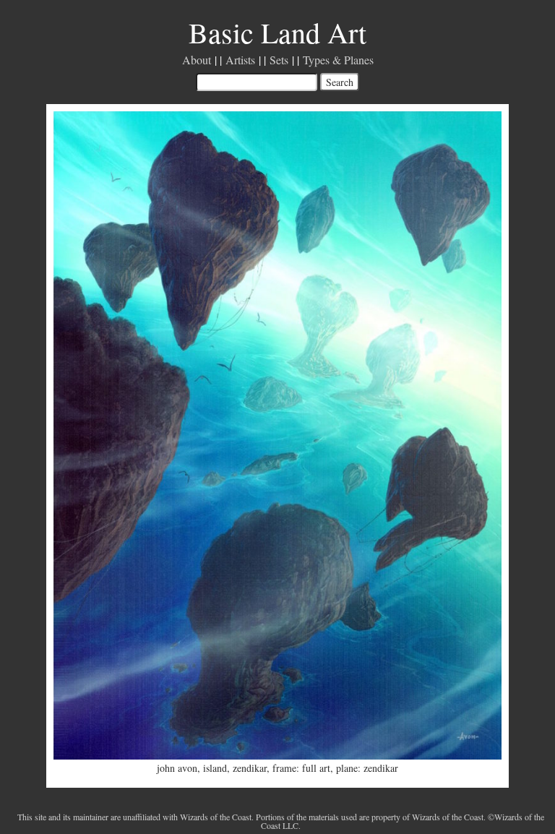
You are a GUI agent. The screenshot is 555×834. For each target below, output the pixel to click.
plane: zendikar (367, 768)
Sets (279, 59)
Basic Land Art (277, 32)
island (215, 768)
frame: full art (301, 768)
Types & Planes (338, 59)
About (196, 59)
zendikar (250, 768)
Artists (240, 59)
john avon (177, 768)
